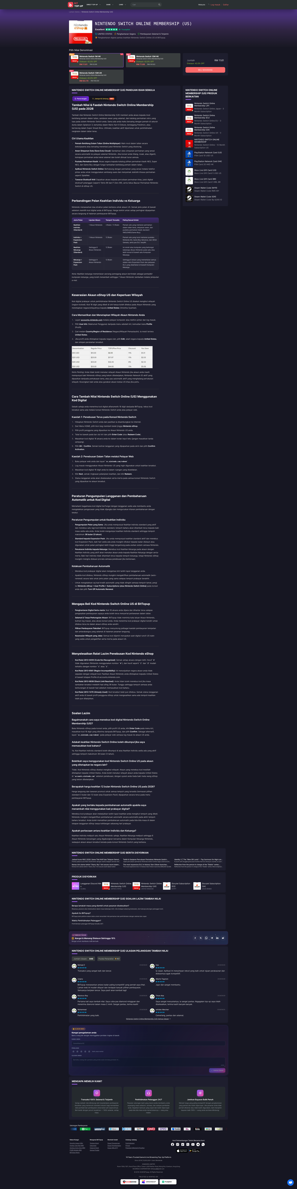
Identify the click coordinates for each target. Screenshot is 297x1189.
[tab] (80, 98)
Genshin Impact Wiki (76, 1143)
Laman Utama (74, 12)
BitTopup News (75, 1152)
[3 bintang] (81, 1051)
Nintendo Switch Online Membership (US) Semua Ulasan (147, 1019)
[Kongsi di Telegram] (212, 938)
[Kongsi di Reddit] (223, 938)
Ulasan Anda (77, 1055)
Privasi (128, 1145)
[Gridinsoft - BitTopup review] (149, 1181)
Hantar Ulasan (218, 1070)
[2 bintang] (77, 1051)
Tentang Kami (94, 1143)
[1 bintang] (73, 1051)
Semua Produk (94, 1150)
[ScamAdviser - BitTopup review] (130, 1181)
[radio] (78, 967)
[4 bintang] (85, 1051)
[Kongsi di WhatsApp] (206, 938)
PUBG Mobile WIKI (76, 1150)
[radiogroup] (82, 967)
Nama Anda (76, 1039)
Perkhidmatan (130, 1143)
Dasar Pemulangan (114, 1143)
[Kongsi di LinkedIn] (217, 938)
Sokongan (93, 1145)
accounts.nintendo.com (91, 320)
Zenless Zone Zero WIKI (77, 1148)
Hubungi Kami (94, 1148)
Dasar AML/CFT (113, 1148)
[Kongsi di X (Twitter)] (200, 938)
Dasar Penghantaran (114, 1145)
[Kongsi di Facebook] (195, 938)
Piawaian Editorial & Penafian (135, 1148)
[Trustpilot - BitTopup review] (168, 1181)
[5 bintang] (89, 1051)
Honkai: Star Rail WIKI (77, 1145)
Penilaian (75, 1048)
